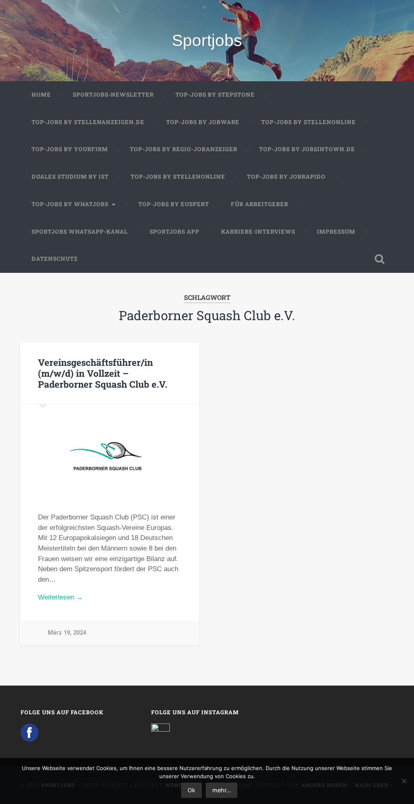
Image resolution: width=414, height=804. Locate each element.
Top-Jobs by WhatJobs (70, 204)
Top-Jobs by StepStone (215, 94)
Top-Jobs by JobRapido (286, 176)
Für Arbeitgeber (259, 204)
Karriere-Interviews (258, 231)
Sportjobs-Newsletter (113, 94)
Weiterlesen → (60, 597)
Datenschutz (55, 258)
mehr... (221, 790)
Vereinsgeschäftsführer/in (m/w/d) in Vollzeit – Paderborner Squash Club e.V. (102, 373)
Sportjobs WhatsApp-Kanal (80, 231)
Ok (191, 790)
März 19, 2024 (67, 632)
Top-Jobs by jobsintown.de (307, 149)
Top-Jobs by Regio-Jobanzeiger (183, 149)
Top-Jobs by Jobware (202, 122)
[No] (404, 781)
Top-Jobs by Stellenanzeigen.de (88, 122)
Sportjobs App (174, 231)
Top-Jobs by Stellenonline (308, 122)
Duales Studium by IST (70, 176)
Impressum (336, 231)
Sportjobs (207, 40)
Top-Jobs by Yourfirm (70, 149)
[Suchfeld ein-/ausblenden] (379, 259)
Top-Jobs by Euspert (173, 204)
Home (41, 94)
